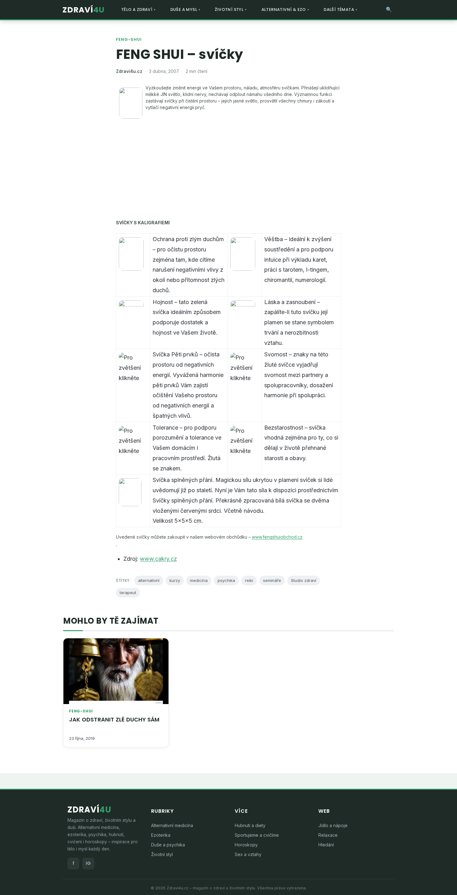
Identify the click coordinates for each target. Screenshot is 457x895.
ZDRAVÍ (83, 10)
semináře (272, 580)
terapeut (128, 592)
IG (88, 863)
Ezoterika (160, 835)
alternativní (148, 580)
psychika (226, 580)
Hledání (326, 844)
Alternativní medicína (172, 825)
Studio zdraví (303, 580)
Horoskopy (246, 844)
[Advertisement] (228, 168)
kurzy (174, 580)
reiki (249, 580)
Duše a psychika (168, 844)
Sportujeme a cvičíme (257, 835)
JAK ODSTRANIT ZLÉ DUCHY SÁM (114, 719)
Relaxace (328, 835)
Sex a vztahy (248, 854)
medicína (199, 580)
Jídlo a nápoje (333, 825)
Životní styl (162, 854)
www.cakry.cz (158, 558)
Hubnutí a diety (250, 825)
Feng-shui (129, 39)
